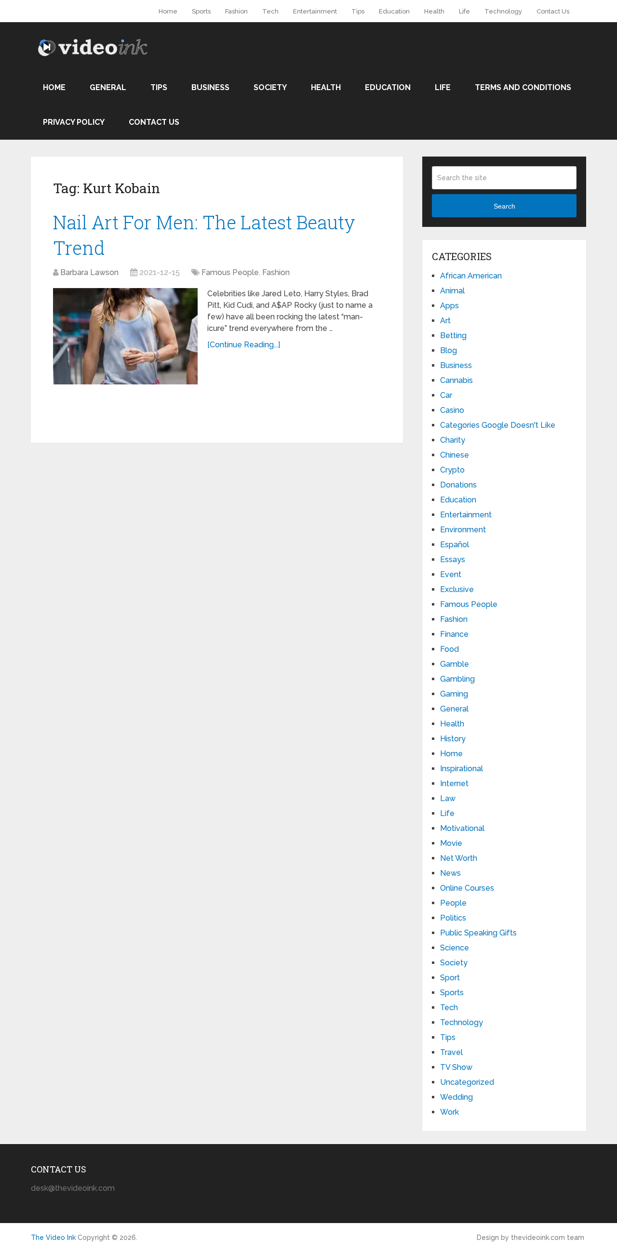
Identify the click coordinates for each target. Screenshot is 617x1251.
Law (448, 798)
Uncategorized (467, 1082)
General (108, 87)
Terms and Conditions (523, 87)
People (453, 903)
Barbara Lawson (89, 272)
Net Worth (458, 858)
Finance (454, 634)
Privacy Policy (74, 122)
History (453, 738)
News (450, 873)
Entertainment (315, 11)
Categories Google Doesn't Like (497, 425)
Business (210, 87)
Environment (463, 529)
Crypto (452, 469)
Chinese (454, 455)
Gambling (457, 679)
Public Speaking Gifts (478, 932)
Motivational (462, 828)
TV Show (456, 1067)
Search (504, 206)
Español (454, 544)
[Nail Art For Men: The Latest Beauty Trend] (125, 336)
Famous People (230, 272)
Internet (454, 783)
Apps (449, 305)
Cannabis (456, 380)
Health (434, 11)
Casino (452, 410)
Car (446, 395)
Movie (451, 843)
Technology (503, 11)
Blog (448, 350)
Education (394, 11)
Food (449, 649)
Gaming (454, 693)
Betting (453, 335)
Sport (450, 977)
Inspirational (461, 768)
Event (450, 574)
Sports (201, 11)
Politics (453, 917)
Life (464, 11)
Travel (451, 1052)
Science (454, 947)
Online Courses (467, 888)
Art (445, 320)
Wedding (456, 1097)
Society (270, 87)
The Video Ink (53, 1237)
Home (168, 11)
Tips (357, 11)
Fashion (236, 11)
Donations (458, 484)
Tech (270, 11)
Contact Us (553, 11)
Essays (452, 559)
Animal (452, 290)
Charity (452, 440)
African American (471, 275)
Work (449, 1112)
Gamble (454, 664)
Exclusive (457, 589)
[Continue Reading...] (243, 344)
